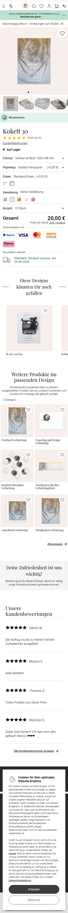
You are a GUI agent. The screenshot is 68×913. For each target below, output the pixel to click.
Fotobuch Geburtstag (14, 440)
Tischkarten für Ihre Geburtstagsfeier (47, 487)
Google (12, 853)
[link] (29, 328)
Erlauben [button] (34, 889)
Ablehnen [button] (34, 900)
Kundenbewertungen (15, 143)
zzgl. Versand (57, 222)
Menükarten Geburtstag (49, 530)
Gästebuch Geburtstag (15, 530)
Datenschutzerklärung (20, 880)
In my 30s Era (14, 354)
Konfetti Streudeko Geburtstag (13, 487)
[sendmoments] (11, 6)
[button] (49, 6)
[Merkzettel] (41, 6)
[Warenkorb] (56, 6)
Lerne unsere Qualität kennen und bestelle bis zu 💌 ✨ (34, 15)
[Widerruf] (64, 6)
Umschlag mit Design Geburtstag (48, 442)
